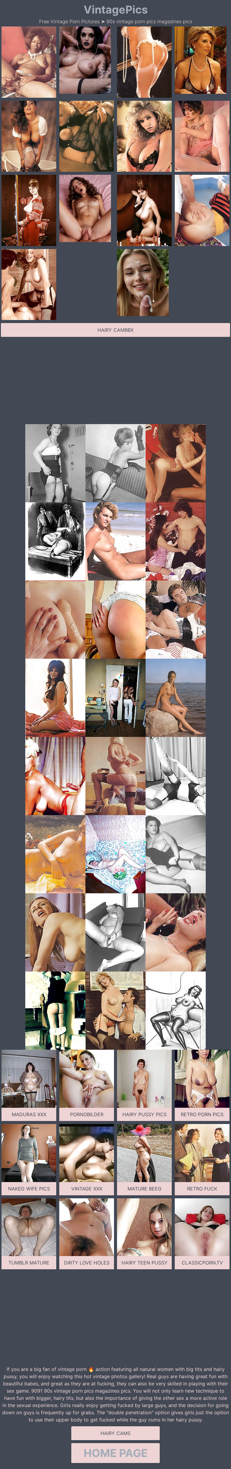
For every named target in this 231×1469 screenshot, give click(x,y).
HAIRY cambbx (115, 330)
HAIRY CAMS (115, 1433)
